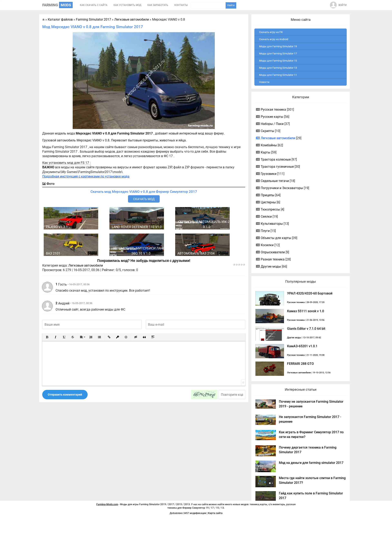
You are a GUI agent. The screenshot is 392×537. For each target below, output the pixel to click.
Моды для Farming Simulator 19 (278, 46)
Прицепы (267, 195)
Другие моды (271, 266)
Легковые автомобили (85, 265)
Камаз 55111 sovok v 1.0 (305, 311)
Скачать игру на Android (273, 39)
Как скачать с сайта (93, 5)
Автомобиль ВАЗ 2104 (196, 253)
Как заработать (157, 5)
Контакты (181, 5)
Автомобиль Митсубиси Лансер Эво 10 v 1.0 (141, 250)
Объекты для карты (276, 238)
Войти (343, 5)
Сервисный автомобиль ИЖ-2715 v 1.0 (206, 224)
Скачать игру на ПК (271, 32)
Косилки (267, 245)
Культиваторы (272, 224)
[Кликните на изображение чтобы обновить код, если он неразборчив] (204, 394)
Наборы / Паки (272, 124)
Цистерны (268, 202)
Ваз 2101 (53, 253)
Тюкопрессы (270, 209)
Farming (56, 5)
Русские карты (272, 117)
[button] (47, 337)
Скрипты (267, 131)
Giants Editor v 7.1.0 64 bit (306, 329)
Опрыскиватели (273, 252)
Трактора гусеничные (277, 167)
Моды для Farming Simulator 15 (278, 60)
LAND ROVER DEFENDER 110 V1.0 (137, 227)
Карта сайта (215, 513)
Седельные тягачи (275, 181)
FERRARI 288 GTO (300, 364)
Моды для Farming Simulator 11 (278, 74)
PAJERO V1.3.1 (57, 227)
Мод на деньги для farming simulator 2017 (311, 463)
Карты (265, 152)
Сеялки (266, 216)
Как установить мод (127, 5)
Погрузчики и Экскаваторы (282, 188)
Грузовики (268, 174)
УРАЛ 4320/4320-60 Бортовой (309, 293)
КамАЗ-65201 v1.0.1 (302, 346)
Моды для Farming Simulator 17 (278, 53)
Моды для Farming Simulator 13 (278, 67)
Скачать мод (144, 199)
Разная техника (273, 259)
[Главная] (43, 19)
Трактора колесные (276, 159)
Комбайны (269, 145)
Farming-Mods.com (107, 504)
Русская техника (273, 109)
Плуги (265, 231)
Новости (264, 82)
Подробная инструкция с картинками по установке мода (85, 176)
